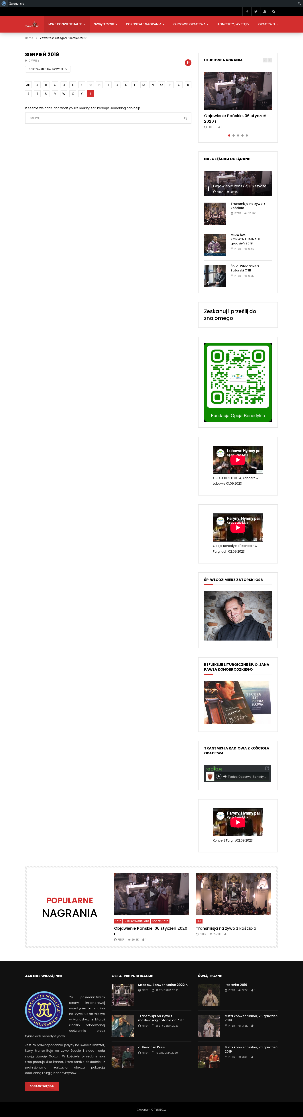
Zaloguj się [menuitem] (16, 3)
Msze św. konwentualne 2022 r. (163, 985)
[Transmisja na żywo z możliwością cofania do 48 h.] (123, 1026)
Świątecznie (104, 24)
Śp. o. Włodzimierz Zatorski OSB (245, 268)
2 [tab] (233, 135)
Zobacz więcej (41, 1086)
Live (199, 921)
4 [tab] (242, 135)
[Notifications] (264, 11)
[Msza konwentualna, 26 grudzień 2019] (209, 1057)
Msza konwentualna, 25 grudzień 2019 (251, 1018)
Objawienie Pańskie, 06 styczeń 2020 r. (235, 118)
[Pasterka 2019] (209, 995)
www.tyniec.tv (80, 1008)
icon (238, 90)
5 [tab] (247, 135)
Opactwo (266, 24)
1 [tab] (229, 135)
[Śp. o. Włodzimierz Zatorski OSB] (215, 276)
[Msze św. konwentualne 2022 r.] (123, 995)
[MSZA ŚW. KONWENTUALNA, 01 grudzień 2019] (215, 245)
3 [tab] (238, 135)
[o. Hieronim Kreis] (123, 1057)
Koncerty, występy (233, 24)
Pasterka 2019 (236, 985)
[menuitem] (4, 3)
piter (211, 127)
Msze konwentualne (65, 24)
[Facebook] (246, 11)
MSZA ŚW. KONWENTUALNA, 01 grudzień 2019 (246, 239)
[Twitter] (255, 11)
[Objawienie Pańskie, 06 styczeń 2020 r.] (238, 183)
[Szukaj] (273, 11)
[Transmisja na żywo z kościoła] (215, 214)
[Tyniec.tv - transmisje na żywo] (32, 24)
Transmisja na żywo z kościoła (248, 205)
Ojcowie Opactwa (189, 24)
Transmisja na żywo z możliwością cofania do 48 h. (161, 1018)
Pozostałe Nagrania (143, 24)
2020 (118, 921)
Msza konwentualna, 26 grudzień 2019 (251, 1049)
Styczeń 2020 (160, 921)
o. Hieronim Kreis (151, 1047)
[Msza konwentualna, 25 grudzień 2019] (209, 1026)
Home (29, 38)
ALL (28, 85)
